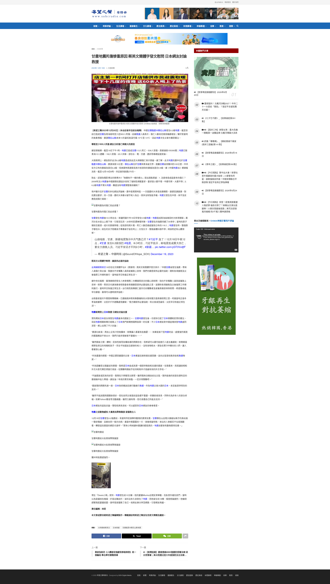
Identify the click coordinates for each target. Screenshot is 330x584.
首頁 (93, 49)
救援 (138, 134)
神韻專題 (201, 26)
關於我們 (235, 2)
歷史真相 (174, 26)
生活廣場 (120, 26)
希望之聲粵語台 (102, 575)
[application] (216, 239)
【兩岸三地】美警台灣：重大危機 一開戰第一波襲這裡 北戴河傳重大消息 (220, 131)
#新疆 (148, 247)
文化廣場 (147, 26)
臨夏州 (155, 130)
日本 (106, 311)
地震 (177, 130)
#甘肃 (103, 243)
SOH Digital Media (124, 575)
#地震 (127, 243)
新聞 (95, 26)
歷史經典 (160, 26)
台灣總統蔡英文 (99, 267)
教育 (222, 26)
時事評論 (107, 26)
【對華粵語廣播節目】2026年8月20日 (210, 94)
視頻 (231, 26)
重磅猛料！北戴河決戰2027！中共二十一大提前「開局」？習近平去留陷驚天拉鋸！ (220, 106)
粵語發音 (228, 2)
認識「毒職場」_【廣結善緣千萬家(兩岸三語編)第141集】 (219, 143)
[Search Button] (237, 26)
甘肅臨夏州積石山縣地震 (132, 527)
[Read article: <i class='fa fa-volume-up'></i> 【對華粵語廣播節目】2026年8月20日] (216, 73)
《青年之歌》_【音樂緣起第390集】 (221, 164)
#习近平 (153, 239)
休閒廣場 (187, 26)
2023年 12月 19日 (98, 68)
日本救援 (116, 527)
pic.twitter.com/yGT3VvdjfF (170, 247)
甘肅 (150, 130)
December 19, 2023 (162, 254)
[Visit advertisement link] (191, 13)
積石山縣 (162, 130)
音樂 (212, 26)
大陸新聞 (100, 49)
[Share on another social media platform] (185, 536)
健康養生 (134, 26)
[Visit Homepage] (109, 13)
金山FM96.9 (219, 2)
